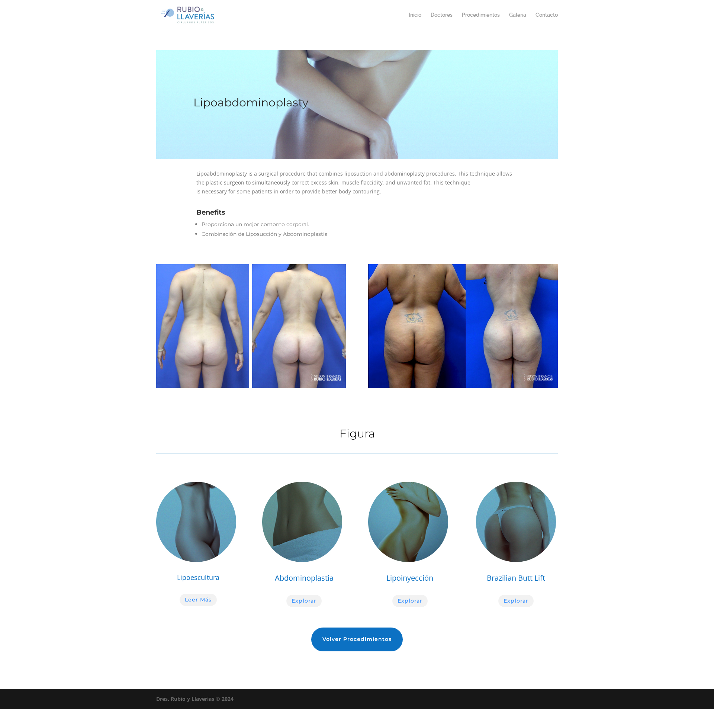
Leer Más (198, 599)
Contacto (547, 15)
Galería (517, 15)
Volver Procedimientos (357, 639)
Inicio (415, 15)
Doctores (442, 15)
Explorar (304, 600)
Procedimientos (481, 15)
